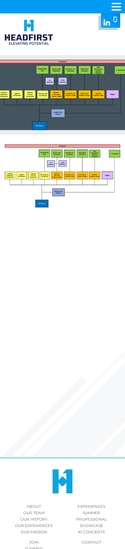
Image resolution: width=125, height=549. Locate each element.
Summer (91, 512)
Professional (91, 519)
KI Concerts (91, 532)
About (34, 506)
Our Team (34, 512)
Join (33, 542)
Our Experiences (34, 525)
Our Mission (34, 532)
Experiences (91, 506)
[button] (116, 6)
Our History (33, 519)
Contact (91, 542)
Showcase (91, 525)
